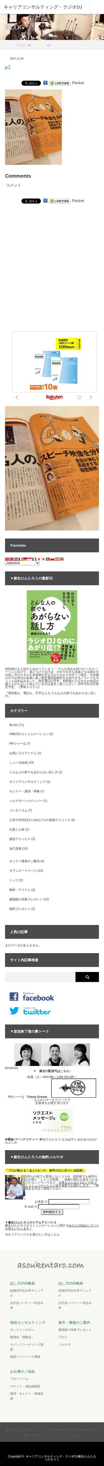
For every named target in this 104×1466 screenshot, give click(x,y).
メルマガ (64, 1344)
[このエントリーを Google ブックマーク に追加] (45, 83)
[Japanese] (39, 559)
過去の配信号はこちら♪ (55, 1071)
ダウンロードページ (23, 870)
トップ (13, 880)
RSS (66, 1448)
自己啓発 (15, 848)
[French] (21, 559)
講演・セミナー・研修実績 (26, 1396)
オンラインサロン (22, 1330)
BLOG (13, 725)
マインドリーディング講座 (26, 1347)
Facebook (46, 1448)
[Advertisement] (52, 279)
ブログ (62, 1337)
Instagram (56, 1448)
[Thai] (62, 559)
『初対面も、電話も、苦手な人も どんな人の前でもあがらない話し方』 (51, 694)
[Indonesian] (30, 559)
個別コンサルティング (27, 1323)
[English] (16, 559)
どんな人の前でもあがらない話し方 (33, 772)
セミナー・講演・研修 (24, 791)
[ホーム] (6, 43)
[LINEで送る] (60, 83)
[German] (25, 559)
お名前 (41, 1201)
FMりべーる (17, 743)
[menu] (97, 7)
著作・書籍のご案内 (74, 1323)
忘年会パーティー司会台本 (26, 1305)
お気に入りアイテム (23, 753)
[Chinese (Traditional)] (12, 559)
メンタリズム (18, 810)
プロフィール (19, 1379)
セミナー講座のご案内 (24, 861)
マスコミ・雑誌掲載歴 (25, 1386)
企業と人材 (16, 829)
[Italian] (34, 559)
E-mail (31, 1206)
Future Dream (37, 1097)
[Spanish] (57, 559)
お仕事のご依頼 (22, 1372)
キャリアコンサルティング (27, 782)
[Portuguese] (48, 559)
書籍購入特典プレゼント (26, 899)
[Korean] (43, 559)
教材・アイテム (20, 890)
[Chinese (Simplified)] (7, 559)
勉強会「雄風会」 (22, 1337)
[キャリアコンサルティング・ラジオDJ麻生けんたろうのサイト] (52, 1267)
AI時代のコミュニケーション (28, 734)
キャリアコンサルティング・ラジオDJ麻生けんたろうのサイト (61, 1458)
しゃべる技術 (18, 762)
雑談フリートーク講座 (25, 1356)
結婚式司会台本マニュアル (26, 1293)
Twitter (36, 1448)
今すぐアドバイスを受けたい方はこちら (32, 1234)
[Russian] (52, 559)
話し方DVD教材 (22, 1283)
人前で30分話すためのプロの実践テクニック (39, 820)
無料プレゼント (20, 909)
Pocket (78, 83)
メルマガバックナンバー (26, 801)
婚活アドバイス (20, 839)
